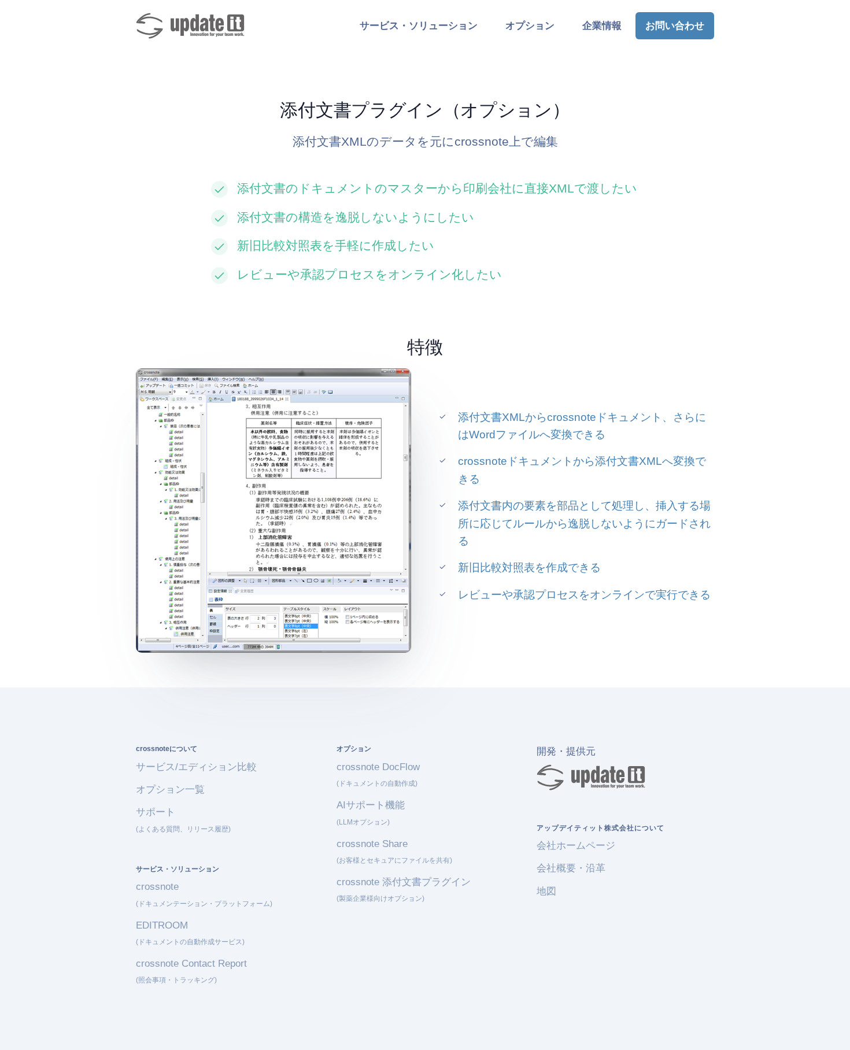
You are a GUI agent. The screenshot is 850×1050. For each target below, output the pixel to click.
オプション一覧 (170, 789)
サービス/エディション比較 (196, 766)
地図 (546, 891)
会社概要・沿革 (571, 868)
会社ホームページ (576, 845)
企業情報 (602, 25)
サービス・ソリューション (419, 25)
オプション (530, 25)
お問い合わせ (674, 25)
